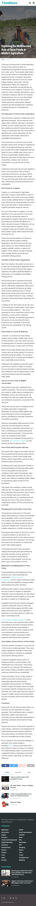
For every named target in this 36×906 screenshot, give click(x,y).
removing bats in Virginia (17, 441)
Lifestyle (21, 835)
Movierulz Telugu (16, 802)
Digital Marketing (7, 842)
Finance (3, 852)
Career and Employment (9, 840)
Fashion (4, 850)
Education (4, 845)
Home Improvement (25, 832)
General (8, 59)
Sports (21, 850)
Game (3, 857)
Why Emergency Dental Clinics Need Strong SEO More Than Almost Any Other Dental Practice (22, 872)
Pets (20, 840)
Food (3, 855)
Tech (20, 852)
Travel (21, 855)
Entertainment (5, 847)
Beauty (3, 835)
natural (10, 746)
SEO (20, 845)
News (20, 837)
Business (4, 837)
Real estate (22, 842)
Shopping (22, 847)
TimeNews (9, 3)
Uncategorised (24, 857)
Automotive (5, 832)
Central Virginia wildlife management (13, 620)
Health (21, 830)
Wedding (22, 860)
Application (5, 830)
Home (3, 59)
